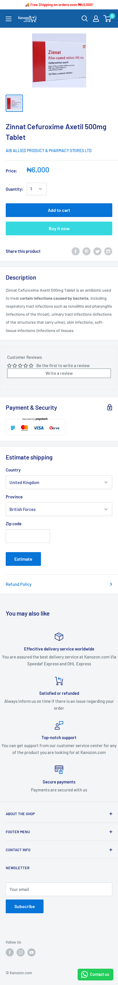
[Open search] (85, 18)
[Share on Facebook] (76, 251)
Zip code (13, 523)
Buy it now (59, 228)
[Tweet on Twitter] (97, 251)
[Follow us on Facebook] (10, 952)
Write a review (59, 373)
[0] (107, 18)
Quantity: (14, 189)
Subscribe (24, 906)
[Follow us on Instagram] (21, 952)
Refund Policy (19, 584)
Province (14, 496)
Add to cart (59, 210)
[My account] (96, 18)
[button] (59, 310)
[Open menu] (8, 19)
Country (13, 469)
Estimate (23, 559)
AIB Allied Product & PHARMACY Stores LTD (49, 150)
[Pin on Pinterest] (86, 251)
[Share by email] (108, 251)
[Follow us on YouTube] (31, 952)
